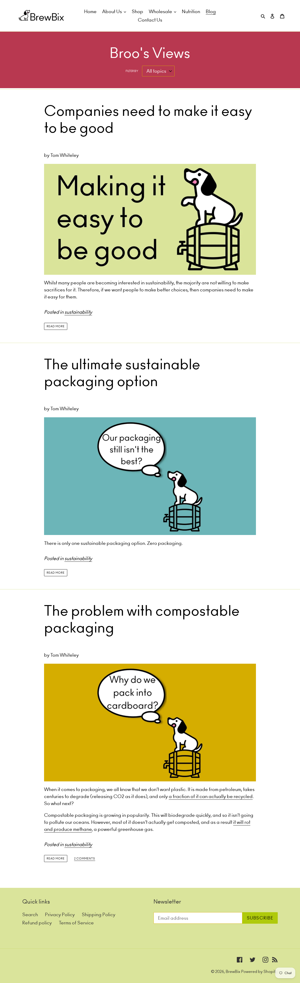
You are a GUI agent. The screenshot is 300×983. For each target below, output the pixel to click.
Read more (56, 326)
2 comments (84, 858)
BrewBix (233, 971)
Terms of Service (76, 923)
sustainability (78, 312)
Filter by (132, 71)
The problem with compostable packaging (142, 619)
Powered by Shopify (259, 971)
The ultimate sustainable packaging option (122, 372)
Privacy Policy (60, 914)
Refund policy (37, 923)
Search (30, 914)
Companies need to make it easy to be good (148, 119)
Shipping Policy (98, 914)
